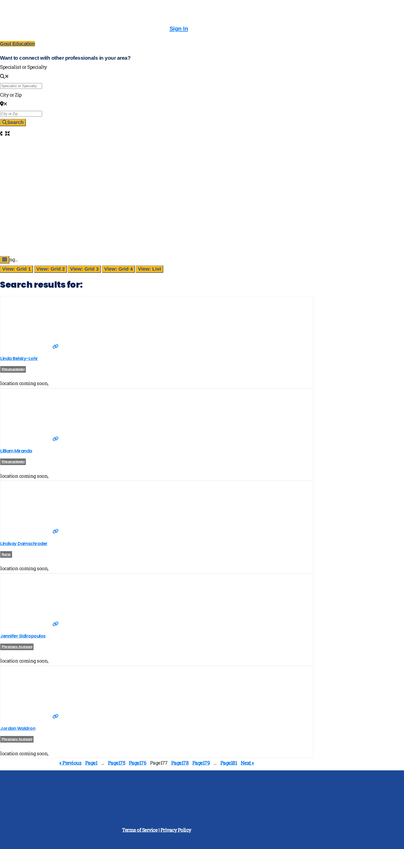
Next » (247, 763)
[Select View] (4, 259)
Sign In (179, 28)
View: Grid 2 (50, 269)
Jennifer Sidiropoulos (23, 636)
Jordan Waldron (17, 728)
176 (137, 763)
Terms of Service (139, 830)
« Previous (70, 763)
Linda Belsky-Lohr (19, 358)
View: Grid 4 (118, 269)
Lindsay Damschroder (24, 543)
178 (180, 763)
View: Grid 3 (84, 269)
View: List (149, 269)
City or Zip (11, 95)
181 (228, 763)
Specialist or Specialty (23, 67)
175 (116, 763)
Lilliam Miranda (16, 451)
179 (201, 763)
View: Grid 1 (16, 269)
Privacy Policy (176, 830)
